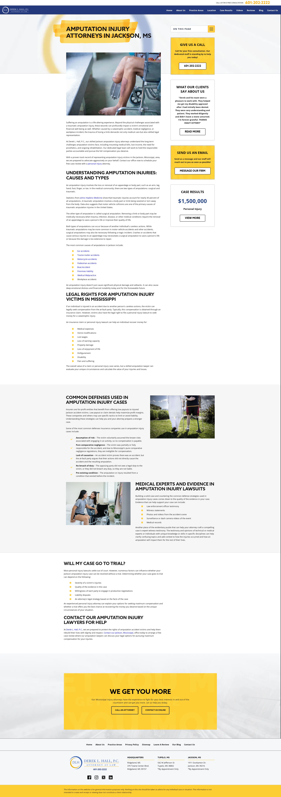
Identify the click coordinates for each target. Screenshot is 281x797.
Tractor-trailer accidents (88, 255)
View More (192, 218)
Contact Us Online (155, 710)
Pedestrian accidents (87, 263)
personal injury (95, 163)
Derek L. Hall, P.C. (74, 629)
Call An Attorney (125, 710)
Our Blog (176, 744)
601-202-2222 (257, 3)
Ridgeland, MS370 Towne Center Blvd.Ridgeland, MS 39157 (138, 765)
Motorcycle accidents (87, 259)
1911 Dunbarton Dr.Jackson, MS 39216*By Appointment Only (198, 765)
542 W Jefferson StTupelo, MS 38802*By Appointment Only (168, 765)
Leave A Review (161, 744)
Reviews (251, 10)
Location (211, 10)
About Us (180, 10)
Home (169, 10)
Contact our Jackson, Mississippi (118, 632)
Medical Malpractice (86, 275)
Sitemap (146, 744)
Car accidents (83, 251)
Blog (261, 10)
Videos (239, 10)
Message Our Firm (192, 171)
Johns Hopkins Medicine (91, 197)
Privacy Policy (132, 744)
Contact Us (272, 10)
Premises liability (85, 271)
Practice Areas (196, 10)
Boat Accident (83, 267)
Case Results (226, 10)
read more (192, 131)
